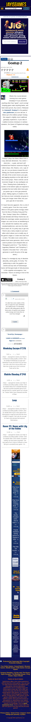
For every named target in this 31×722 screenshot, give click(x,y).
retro (4, 112)
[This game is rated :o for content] (28, 77)
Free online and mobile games (16, 5)
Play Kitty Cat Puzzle (15, 548)
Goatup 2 (15, 110)
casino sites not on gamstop (9, 16)
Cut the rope (18, 672)
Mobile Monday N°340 (15, 374)
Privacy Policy (5, 713)
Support (23, 713)
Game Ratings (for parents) (18, 713)
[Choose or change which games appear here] (18, 592)
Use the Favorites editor (15, 608)
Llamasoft (7, 110)
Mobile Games (10, 668)
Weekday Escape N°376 (14, 348)
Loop (14, 400)
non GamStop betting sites (21, 16)
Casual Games (19, 666)
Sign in (11, 340)
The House (26, 672)
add (16, 597)
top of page (22, 338)
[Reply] (24, 316)
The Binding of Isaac (19, 674)
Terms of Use (15, 713)
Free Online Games (7, 666)
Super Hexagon (6, 674)
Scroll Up (11, 334)
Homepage (18, 334)
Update (15, 321)
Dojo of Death (18, 676)
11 (13, 354)
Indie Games (20, 668)
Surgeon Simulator (7, 672)
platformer (10, 112)
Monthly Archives (16, 616)
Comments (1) (14, 77)
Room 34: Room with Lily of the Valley (15, 427)
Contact (22, 714)
